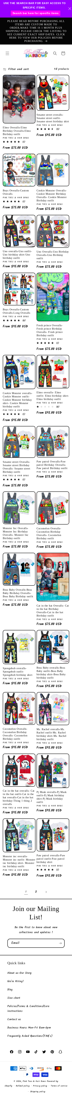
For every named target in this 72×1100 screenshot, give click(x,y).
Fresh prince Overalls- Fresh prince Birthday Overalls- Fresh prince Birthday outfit (50, 330)
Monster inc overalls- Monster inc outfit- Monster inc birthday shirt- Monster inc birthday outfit (19, 861)
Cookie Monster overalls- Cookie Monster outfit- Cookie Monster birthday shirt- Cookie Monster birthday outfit (17, 400)
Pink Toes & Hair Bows (34, 1081)
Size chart (13, 998)
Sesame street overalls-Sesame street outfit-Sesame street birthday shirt (53, 118)
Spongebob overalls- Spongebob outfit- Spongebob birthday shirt (17, 671)
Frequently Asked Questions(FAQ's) (30, 1036)
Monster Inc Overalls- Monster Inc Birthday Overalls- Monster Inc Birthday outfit (15, 533)
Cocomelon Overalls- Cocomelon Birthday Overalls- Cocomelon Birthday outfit (49, 533)
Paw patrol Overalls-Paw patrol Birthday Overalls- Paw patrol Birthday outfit (52, 465)
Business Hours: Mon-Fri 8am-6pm (29, 1028)
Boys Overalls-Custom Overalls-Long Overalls (16, 311)
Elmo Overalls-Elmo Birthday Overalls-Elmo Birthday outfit (17, 131)
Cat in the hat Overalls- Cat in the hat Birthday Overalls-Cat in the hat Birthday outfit (53, 610)
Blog (10, 990)
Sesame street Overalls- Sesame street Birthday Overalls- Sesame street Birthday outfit (16, 466)
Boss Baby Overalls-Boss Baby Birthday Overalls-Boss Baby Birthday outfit (18, 593)
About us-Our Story (19, 973)
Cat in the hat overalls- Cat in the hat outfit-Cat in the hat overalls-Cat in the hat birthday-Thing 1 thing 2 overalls (19, 797)
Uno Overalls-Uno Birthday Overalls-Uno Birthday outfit (53, 255)
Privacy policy (40, 1086)
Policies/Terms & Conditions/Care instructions (28, 1008)
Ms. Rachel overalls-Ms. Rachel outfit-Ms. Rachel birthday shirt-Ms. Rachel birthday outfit (51, 734)
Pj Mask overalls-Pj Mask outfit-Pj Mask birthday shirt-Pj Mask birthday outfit (51, 797)
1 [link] (26, 892)
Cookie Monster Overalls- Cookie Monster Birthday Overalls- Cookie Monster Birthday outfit (52, 195)
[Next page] (46, 892)
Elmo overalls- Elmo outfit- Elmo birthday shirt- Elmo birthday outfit (53, 396)
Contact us (14, 1019)
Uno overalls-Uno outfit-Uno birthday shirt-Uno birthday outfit (17, 254)
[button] (7, 53)
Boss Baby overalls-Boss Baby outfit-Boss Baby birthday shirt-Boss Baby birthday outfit (51, 672)
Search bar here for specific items (36, 13)
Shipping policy (38, 1091)
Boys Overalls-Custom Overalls (16, 192)
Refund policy (23, 1086)
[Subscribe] (60, 943)
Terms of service (59, 1086)
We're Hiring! (15, 981)
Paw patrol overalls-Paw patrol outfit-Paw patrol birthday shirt (51, 859)
